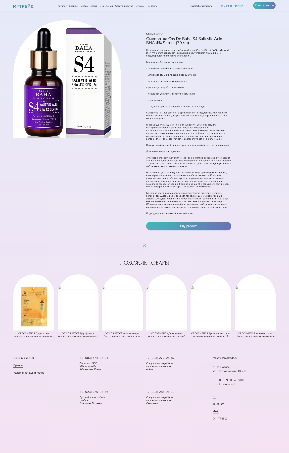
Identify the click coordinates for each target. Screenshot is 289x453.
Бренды (73, 6)
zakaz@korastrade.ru (201, 6)
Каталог (62, 6)
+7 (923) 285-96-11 (160, 392)
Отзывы (140, 6)
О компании (106, 6)
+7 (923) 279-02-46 (94, 392)
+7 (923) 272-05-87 (160, 358)
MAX (216, 411)
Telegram (218, 404)
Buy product (189, 226)
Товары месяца (88, 6)
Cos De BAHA (154, 34)
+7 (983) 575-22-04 (94, 358)
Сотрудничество (124, 6)
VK (214, 396)
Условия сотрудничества (28, 373)
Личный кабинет (23, 358)
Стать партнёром (264, 5)
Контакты (152, 6)
